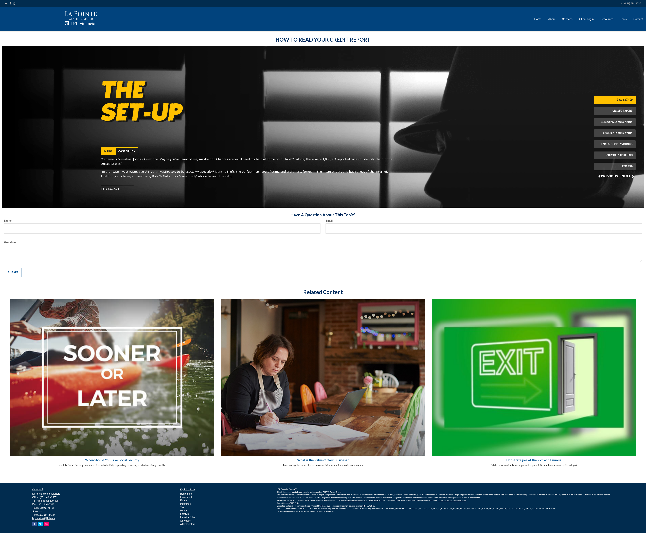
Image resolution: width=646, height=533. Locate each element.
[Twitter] (6, 3)
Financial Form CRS (289, 489)
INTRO (107, 151)
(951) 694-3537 (632, 3)
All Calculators (187, 524)
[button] (552, 19)
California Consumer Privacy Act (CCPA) (362, 500)
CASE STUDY (126, 151)
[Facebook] (10, 3)
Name (8, 220)
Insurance (185, 503)
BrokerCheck (335, 492)
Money (183, 510)
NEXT (626, 176)
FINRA (366, 505)
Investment (186, 497)
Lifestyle (184, 513)
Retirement (186, 493)
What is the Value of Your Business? (323, 460)
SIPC (372, 505)
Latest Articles (187, 517)
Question (10, 242)
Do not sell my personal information (452, 500)
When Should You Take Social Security (112, 460)
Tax (182, 507)
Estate (183, 500)
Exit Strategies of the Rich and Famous (533, 460)
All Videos (185, 520)
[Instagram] (14, 3)
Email (329, 220)
